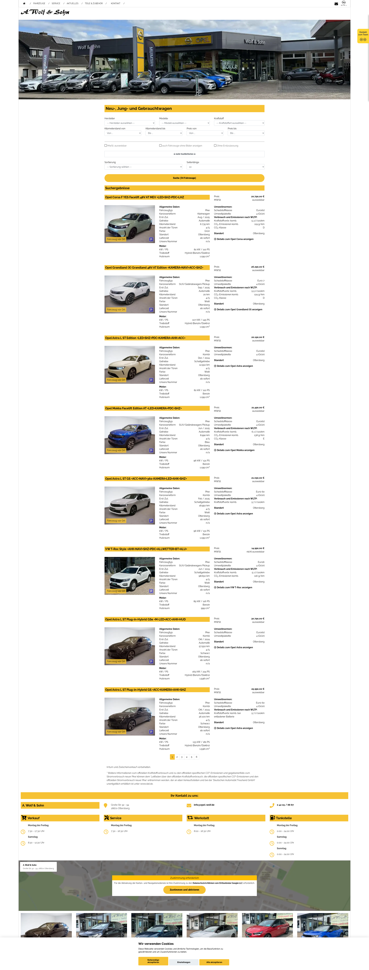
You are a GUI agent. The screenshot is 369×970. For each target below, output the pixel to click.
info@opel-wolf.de (204, 804)
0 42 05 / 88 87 (285, 804)
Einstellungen (183, 962)
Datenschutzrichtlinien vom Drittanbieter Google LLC (218, 883)
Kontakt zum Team (363, 33)
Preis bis (232, 128)
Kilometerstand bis (155, 128)
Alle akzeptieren (214, 962)
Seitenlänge (193, 162)
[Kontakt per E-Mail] (336, 3)
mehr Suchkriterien (184, 154)
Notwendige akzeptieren (153, 961)
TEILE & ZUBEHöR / (96, 3)
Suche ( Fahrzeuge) (184, 178)
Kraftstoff (219, 118)
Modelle (163, 118)
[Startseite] (343, 3)
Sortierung (110, 162)
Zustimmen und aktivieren (184, 889)
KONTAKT (115, 3)
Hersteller (110, 118)
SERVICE (56, 3)
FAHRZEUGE (39, 3)
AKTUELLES (72, 3)
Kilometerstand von (115, 128)
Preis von (191, 128)
